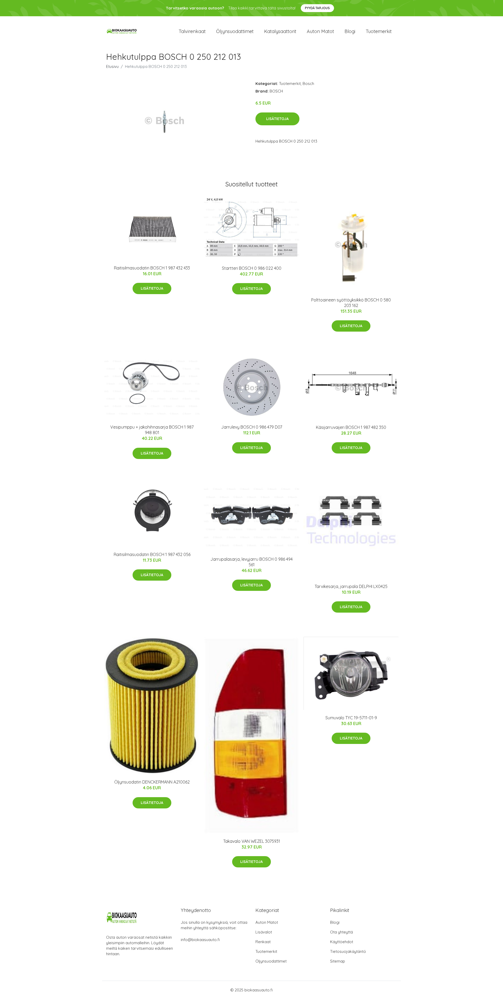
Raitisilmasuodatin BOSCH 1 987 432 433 (152, 268)
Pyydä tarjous (317, 8)
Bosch (308, 83)
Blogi (350, 31)
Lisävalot (263, 932)
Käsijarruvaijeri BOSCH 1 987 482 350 (351, 427)
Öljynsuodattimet (235, 31)
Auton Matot (266, 922)
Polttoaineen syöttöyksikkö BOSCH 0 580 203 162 (351, 302)
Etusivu (112, 66)
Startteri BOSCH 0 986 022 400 (251, 268)
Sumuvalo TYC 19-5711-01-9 (351, 717)
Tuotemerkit (379, 31)
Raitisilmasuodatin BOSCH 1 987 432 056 (152, 554)
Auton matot (320, 31)
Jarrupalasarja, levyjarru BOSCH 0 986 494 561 (251, 562)
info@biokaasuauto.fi (200, 939)
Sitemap (337, 961)
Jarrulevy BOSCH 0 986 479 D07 (251, 427)
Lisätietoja (277, 118)
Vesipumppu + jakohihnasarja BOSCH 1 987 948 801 (152, 429)
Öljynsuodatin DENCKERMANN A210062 (152, 782)
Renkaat (263, 941)
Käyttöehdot (341, 941)
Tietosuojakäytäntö (348, 951)
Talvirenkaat (192, 31)
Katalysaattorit (280, 31)
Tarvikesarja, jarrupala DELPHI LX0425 (351, 586)
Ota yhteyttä (341, 932)
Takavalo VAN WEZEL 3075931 (251, 841)
